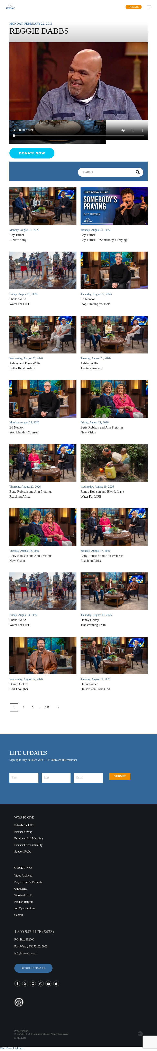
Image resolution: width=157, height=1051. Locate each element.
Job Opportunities (24, 908)
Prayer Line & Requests (28, 882)
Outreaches (20, 888)
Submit (120, 776)
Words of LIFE (23, 895)
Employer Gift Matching (28, 838)
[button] (33, 968)
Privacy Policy (21, 1030)
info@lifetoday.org (25, 953)
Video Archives (23, 875)
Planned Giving (23, 831)
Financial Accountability (28, 845)
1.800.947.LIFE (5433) (34, 931)
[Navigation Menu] (149, 7)
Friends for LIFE (24, 825)
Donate (134, 7)
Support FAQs (22, 851)
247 (47, 707)
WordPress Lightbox (12, 1048)
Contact (18, 914)
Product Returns (23, 901)
